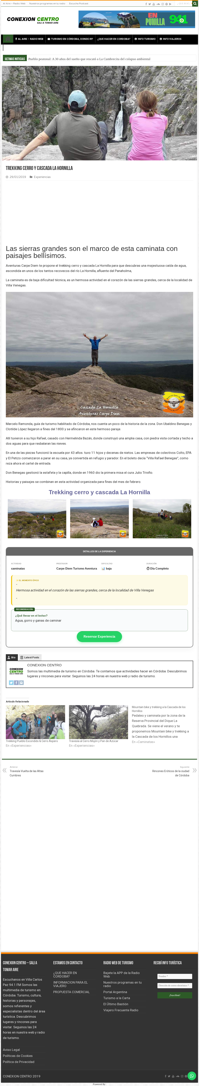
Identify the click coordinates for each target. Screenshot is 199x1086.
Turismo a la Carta (116, 998)
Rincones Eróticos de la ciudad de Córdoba (170, 771)
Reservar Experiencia (99, 636)
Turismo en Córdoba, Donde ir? (72, 38)
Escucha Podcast (78, 3)
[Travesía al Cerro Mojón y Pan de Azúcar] (98, 722)
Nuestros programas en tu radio (47, 3)
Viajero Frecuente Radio (120, 1010)
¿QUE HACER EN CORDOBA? (113, 38)
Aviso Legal (11, 1050)
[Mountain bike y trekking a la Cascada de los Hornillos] (163, 725)
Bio (13, 657)
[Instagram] (21, 682)
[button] (37, 518)
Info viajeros (172, 38)
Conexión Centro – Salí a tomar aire (8, 39)
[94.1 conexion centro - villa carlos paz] (137, 19)
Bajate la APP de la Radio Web (121, 974)
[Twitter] (149, 4)
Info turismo (146, 38)
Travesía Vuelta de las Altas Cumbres (27, 771)
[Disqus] (99, 892)
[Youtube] (153, 4)
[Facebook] (146, 4)
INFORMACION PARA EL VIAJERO (70, 984)
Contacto (15, 47)
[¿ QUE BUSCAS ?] (195, 3)
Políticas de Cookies (18, 1056)
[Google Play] (170, 4)
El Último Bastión (115, 1004)
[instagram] (162, 4)
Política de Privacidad (18, 1062)
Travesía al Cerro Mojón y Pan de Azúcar (93, 741)
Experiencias (42, 177)
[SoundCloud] (158, 4)
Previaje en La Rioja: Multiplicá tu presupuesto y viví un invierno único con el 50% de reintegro (94, 59)
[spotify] (166, 4)
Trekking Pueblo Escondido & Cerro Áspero (32, 741)
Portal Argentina (115, 992)
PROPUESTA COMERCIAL (71, 992)
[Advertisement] (99, 213)
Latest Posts (31, 657)
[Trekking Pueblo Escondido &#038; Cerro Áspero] (35, 722)
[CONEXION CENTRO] (33, 20)
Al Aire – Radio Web (14, 3)
